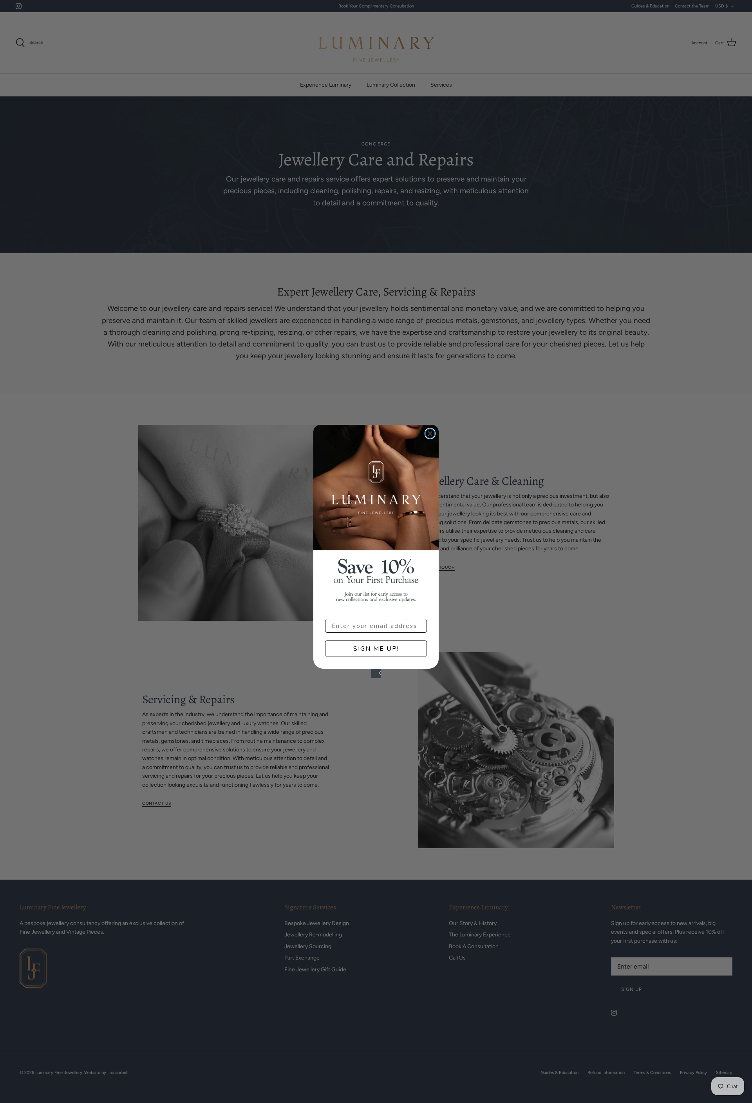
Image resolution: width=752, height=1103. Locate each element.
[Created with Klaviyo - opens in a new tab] (376, 673)
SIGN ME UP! (376, 648)
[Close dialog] (430, 433)
